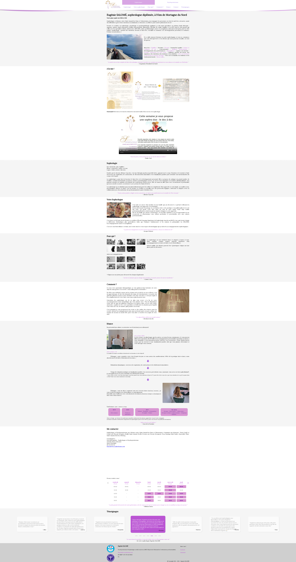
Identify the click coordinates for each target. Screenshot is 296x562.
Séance (168, 7)
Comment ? (160, 7)
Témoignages (185, 7)
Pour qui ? (151, 7)
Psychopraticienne (172, 2)
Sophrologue (138, 2)
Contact (176, 7)
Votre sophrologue (139, 7)
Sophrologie (127, 7)
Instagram (182, 552)
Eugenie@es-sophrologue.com (116, 446)
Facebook (182, 549)
